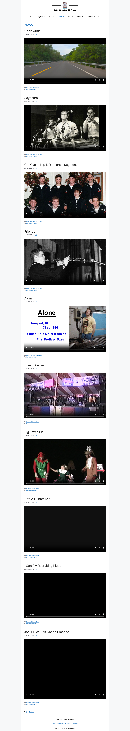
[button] (99, 16)
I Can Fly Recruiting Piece (42, 565)
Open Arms (32, 31)
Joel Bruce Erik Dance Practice (46, 632)
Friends (29, 231)
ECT (50, 17)
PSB (69, 17)
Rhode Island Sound (36, 154)
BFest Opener (34, 365)
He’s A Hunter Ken (37, 499)
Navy (60, 17)
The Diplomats (34, 87)
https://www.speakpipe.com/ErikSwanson (65, 723)
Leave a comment (31, 89)
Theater (90, 17)
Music (78, 17)
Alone (28, 298)
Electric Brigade (31, 422)
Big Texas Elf (33, 432)
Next (31, 712)
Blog (31, 17)
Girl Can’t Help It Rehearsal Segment (50, 165)
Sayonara (31, 98)
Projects (40, 17)
